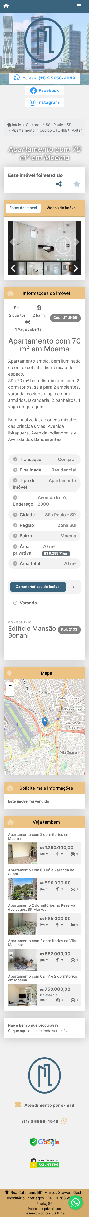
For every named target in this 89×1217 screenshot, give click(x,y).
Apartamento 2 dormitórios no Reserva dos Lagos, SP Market (41, 907)
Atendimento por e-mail (49, 1105)
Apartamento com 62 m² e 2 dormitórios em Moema (42, 978)
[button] (13, 241)
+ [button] (10, 685)
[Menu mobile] (6, 6)
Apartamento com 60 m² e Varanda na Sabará (41, 872)
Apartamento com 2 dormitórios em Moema (38, 836)
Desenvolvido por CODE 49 (44, 1213)
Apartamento (23, 130)
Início (16, 124)
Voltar (76, 130)
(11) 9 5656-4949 (56, 78)
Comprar (33, 124)
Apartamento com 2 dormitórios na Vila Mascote (42, 942)
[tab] (23, 208)
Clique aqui (17, 1030)
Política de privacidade (44, 1209)
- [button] (10, 692)
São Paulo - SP (58, 124)
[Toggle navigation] (79, 6)
